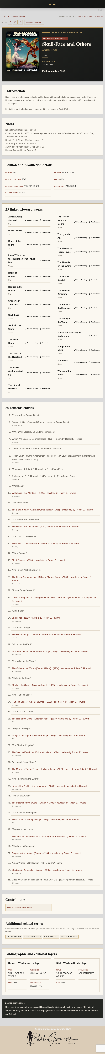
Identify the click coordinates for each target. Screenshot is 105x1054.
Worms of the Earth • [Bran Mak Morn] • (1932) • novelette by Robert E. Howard (50, 651)
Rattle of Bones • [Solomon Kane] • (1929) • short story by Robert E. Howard (48, 702)
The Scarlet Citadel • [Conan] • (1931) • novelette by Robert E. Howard (45, 819)
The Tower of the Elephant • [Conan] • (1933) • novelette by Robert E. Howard (49, 836)
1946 (45, 55)
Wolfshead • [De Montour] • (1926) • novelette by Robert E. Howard (44, 493)
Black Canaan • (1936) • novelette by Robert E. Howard (38, 560)
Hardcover (49, 65)
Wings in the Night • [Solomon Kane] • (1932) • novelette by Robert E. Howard (49, 735)
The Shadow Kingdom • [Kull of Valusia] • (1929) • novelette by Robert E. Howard (50, 752)
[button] (54, 3)
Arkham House (49, 49)
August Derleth (14, 936)
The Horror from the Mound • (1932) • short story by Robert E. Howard (45, 526)
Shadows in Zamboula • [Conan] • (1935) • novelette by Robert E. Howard (47, 870)
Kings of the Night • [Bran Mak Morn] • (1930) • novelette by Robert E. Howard (49, 786)
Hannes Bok (13, 907)
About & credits (85, 16)
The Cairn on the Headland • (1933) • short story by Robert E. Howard (45, 543)
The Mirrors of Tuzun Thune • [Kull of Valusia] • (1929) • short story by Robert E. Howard (54, 769)
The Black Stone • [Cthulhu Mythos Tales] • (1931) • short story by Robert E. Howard (52, 509)
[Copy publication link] (20, 22)
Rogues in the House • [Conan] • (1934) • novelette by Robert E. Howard (46, 853)
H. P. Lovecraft (51, 936)
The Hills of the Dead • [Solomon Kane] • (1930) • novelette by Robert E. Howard (50, 718)
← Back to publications (13, 17)
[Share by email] (15, 22)
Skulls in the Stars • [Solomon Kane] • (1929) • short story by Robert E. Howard (50, 685)
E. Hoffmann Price (32, 936)
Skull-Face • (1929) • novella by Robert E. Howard (36, 618)
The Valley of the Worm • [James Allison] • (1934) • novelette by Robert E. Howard (51, 668)
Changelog (98, 16)
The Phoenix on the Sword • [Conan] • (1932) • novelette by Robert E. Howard (49, 802)
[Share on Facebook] (10, 22)
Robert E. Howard (69, 936)
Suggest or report (34, 22)
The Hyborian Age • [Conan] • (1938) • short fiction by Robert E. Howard (46, 634)
